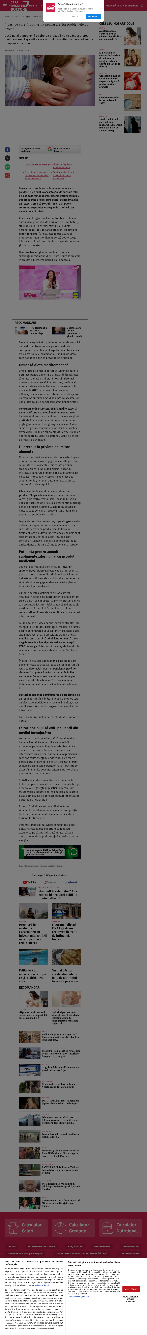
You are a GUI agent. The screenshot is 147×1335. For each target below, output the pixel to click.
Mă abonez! (93, 16)
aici (57, 1312)
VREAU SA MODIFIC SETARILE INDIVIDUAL (130, 1299)
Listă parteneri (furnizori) (78, 1297)
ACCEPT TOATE (131, 1289)
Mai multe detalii (42, 1285)
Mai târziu (76, 16)
